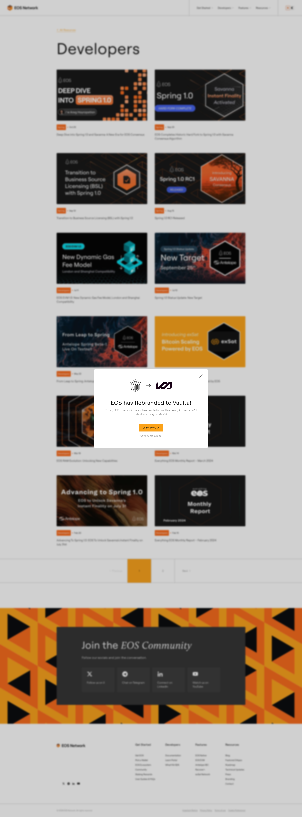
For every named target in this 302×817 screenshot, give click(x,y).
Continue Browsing (150, 435)
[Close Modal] (200, 376)
